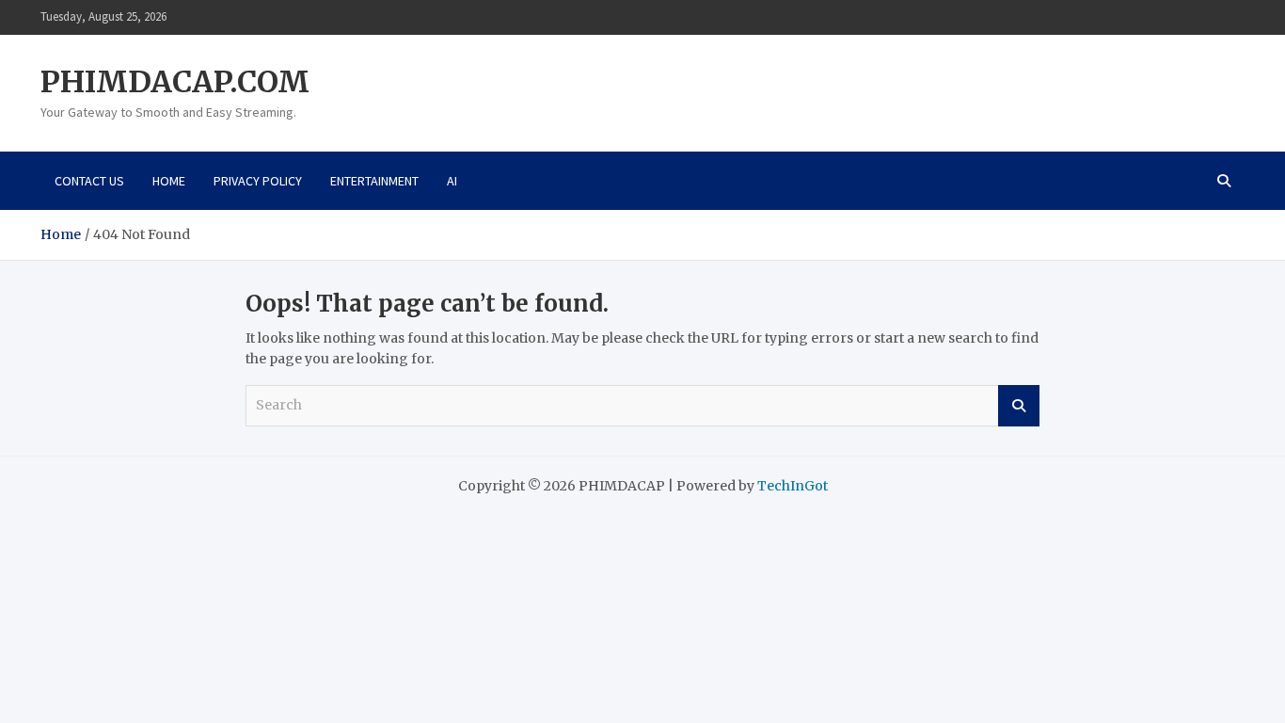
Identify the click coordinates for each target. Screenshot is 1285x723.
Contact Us (89, 180)
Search (1018, 405)
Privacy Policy (258, 180)
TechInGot (792, 485)
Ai (452, 180)
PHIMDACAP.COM (174, 82)
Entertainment (374, 180)
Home (168, 180)
